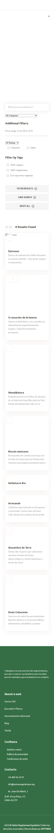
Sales (33, 147)
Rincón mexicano (18, 451)
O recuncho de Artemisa (22, 317)
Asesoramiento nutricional (17, 716)
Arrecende (14, 503)
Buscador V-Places (13, 708)
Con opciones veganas (21, 175)
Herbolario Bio (17, 483)
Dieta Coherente (18, 612)
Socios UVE (10, 701)
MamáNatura (16, 392)
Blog (6, 723)
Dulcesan (13, 251)
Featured (15, 147)
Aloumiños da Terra (19, 547)
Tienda (7, 730)
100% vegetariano (19, 170)
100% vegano (16, 165)
